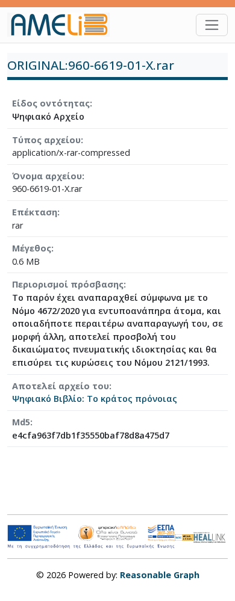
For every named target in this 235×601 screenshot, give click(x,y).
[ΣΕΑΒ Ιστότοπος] (210, 535)
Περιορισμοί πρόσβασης (68, 284)
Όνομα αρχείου (47, 176)
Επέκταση (34, 212)
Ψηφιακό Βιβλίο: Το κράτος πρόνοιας (94, 398)
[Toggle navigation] (212, 25)
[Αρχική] (63, 25)
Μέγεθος (31, 248)
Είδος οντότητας (51, 103)
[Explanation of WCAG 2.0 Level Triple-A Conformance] (184, 536)
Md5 (21, 422)
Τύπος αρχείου (46, 140)
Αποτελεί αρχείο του (60, 386)
